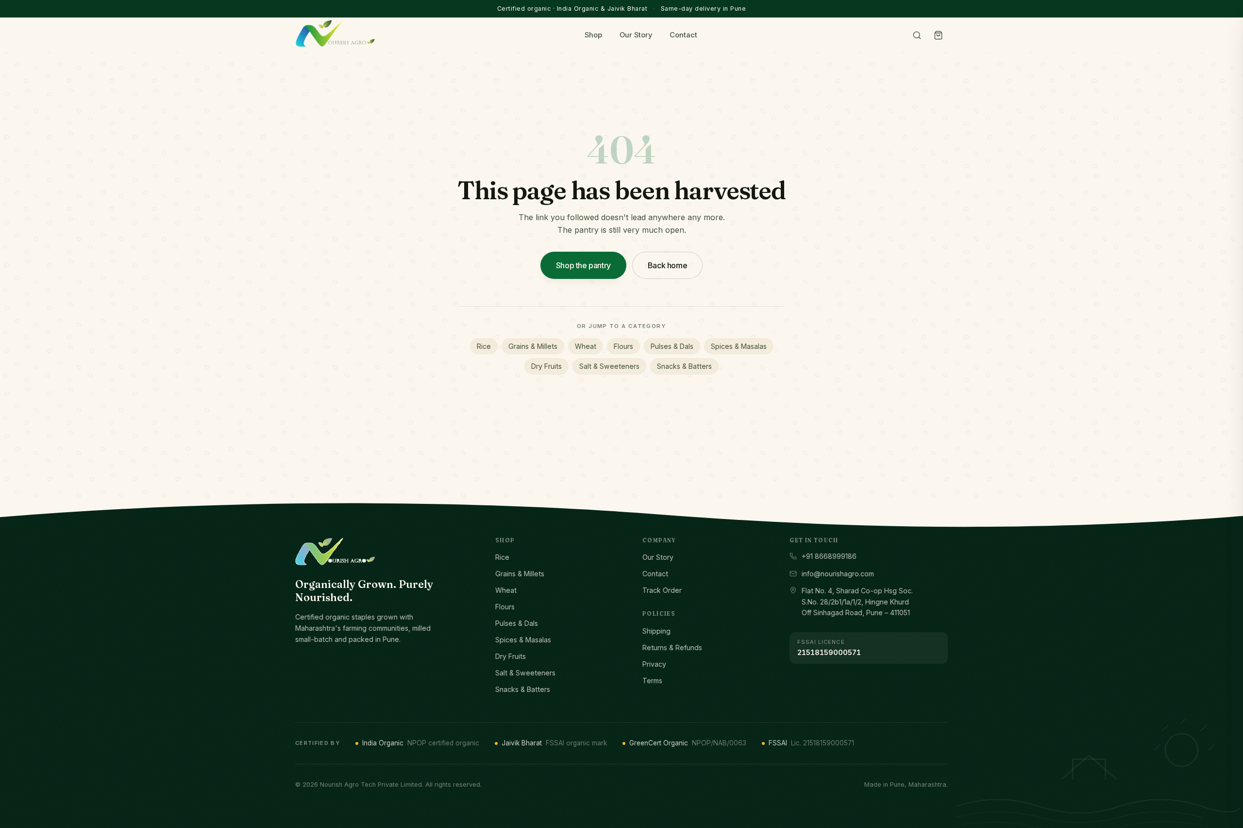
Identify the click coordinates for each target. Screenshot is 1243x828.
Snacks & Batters (684, 366)
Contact (683, 35)
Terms (652, 680)
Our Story (636, 35)
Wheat (585, 346)
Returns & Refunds (672, 647)
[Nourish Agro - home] (335, 33)
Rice (484, 346)
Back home (667, 265)
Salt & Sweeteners (609, 366)
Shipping (656, 631)
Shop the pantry (583, 265)
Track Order (662, 590)
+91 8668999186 (829, 556)
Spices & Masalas (739, 346)
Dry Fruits (546, 366)
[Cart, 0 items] (938, 35)
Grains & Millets (532, 346)
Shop (593, 35)
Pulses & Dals (672, 346)
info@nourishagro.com (838, 573)
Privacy (654, 664)
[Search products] (916, 35)
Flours (623, 346)
